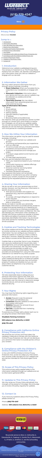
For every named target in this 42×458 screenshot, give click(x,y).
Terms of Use (23, 456)
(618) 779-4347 (21, 14)
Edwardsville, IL (7, 437)
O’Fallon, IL (10, 440)
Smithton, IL (19, 440)
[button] (23, 21)
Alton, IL (23, 435)
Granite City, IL (27, 437)
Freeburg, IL (17, 437)
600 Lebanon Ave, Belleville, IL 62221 (27, 450)
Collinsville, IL (31, 435)
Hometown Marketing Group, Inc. (11, 455)
